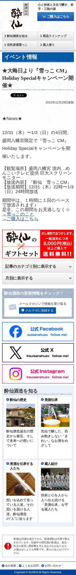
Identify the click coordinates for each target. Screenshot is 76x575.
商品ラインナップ (54, 36)
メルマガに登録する (39, 310)
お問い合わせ (53, 565)
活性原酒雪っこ (17, 44)
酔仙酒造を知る (17, 36)
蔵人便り (49, 44)
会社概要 (10, 565)
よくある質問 (30, 565)
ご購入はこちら (58, 16)
